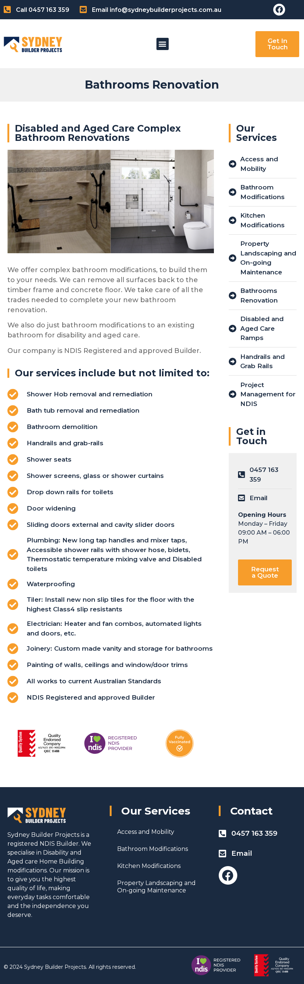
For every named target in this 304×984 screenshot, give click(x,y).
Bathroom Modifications (152, 848)
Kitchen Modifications (149, 865)
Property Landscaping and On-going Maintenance (156, 886)
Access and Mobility (145, 831)
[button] (162, 44)
